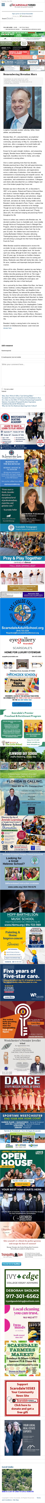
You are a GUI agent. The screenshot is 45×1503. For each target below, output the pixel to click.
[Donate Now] (22, 1398)
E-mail (11, 357)
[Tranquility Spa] (22, 1240)
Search (4, 18)
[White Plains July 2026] (22, 982)
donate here (7, 328)
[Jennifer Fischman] (22, 505)
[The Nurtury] (22, 57)
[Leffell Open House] (22, 1168)
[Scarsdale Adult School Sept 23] (22, 616)
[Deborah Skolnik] (22, 1287)
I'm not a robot (8, 389)
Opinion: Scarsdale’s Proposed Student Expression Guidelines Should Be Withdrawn (19, 403)
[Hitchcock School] (22, 691)
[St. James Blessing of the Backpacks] (22, 468)
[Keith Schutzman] (22, 43)
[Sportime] (22, 1131)
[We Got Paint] (22, 945)
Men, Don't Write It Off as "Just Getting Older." (18, 396)
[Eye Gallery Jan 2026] (22, 653)
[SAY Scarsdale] (22, 1019)
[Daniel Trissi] (22, 1057)
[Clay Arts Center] (22, 52)
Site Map (16, 1500)
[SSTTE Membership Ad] (22, 542)
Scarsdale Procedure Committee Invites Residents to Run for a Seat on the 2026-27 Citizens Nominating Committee (22, 399)
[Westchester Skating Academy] (22, 431)
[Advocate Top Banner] (22, 62)
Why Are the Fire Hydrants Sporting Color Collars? (19, 406)
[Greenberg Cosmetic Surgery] (22, 1204)
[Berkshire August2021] (22, 48)
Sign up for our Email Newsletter (22, 14)
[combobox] (19, 18)
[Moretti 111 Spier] (22, 68)
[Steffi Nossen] (22, 1094)
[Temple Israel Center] (22, 834)
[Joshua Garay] (22, 797)
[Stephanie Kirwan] (22, 1438)
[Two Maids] (22, 1323)
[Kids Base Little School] (22, 728)
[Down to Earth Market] (22, 1358)
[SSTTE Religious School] (22, 871)
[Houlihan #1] (22, 39)
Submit (4, 391)
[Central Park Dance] (22, 579)
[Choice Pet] (22, 34)
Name (6, 350)
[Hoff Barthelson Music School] (22, 908)
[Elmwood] (22, 762)
